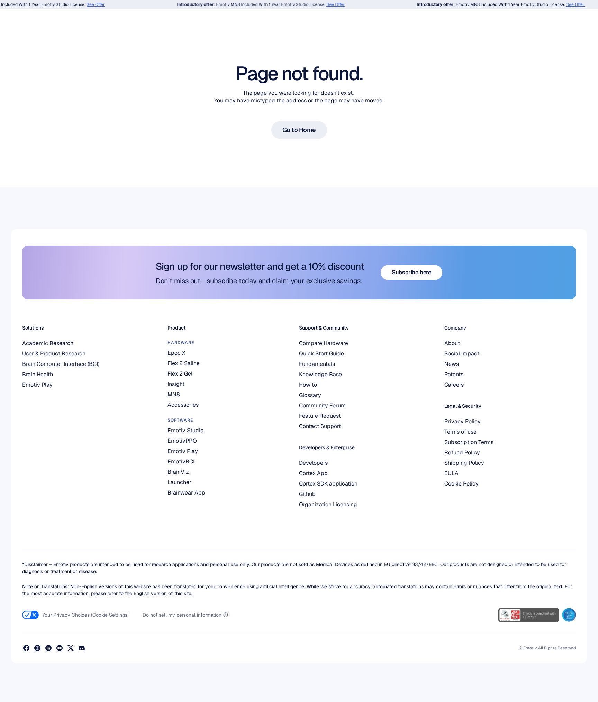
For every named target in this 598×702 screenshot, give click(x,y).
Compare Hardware (323, 343)
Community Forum (322, 405)
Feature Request (320, 415)
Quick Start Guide (321, 353)
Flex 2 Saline (183, 363)
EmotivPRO (182, 440)
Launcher (179, 482)
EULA (451, 473)
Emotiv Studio (185, 430)
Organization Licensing (328, 504)
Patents (453, 374)
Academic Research (47, 343)
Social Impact (461, 353)
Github (307, 494)
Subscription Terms (468, 442)
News (451, 364)
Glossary (310, 395)
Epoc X (176, 353)
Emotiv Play (37, 384)
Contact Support (320, 426)
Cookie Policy (461, 483)
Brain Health (37, 374)
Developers (313, 463)
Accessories (183, 404)
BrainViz (178, 471)
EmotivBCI (180, 461)
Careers (454, 384)
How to (308, 384)
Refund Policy (462, 452)
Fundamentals (317, 364)
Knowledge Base (320, 374)
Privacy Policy (462, 421)
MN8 (173, 394)
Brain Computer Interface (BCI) (60, 364)
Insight (175, 384)
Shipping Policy (464, 463)
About (452, 343)
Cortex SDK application (328, 483)
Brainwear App (186, 492)
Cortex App (313, 473)
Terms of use (460, 431)
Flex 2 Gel (179, 373)
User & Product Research (53, 353)
